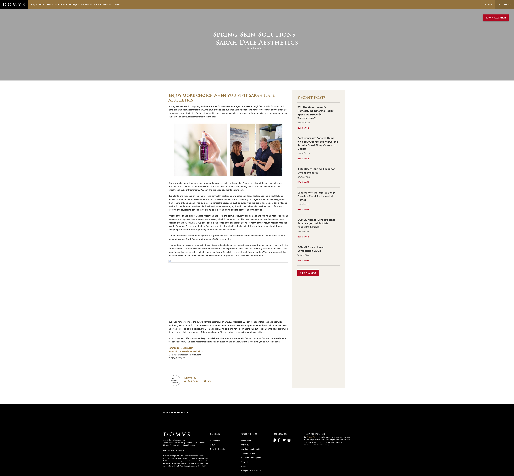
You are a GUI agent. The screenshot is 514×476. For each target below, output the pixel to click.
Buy (33, 4)
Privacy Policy (312, 437)
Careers (244, 466)
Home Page (246, 440)
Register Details (217, 449)
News (106, 4)
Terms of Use (168, 442)
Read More (303, 128)
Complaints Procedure (251, 470)
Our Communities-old (250, 449)
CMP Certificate (199, 442)
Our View (245, 445)
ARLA (212, 445)
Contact (116, 4)
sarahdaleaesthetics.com (181, 348)
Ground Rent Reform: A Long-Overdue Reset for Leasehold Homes (316, 196)
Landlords (60, 4)
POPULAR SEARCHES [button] (174, 412)
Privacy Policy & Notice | (184, 442)
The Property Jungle (176, 450)
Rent (48, 4)
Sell (41, 4)
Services (85, 4)
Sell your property (249, 453)
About (96, 4)
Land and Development (251, 458)
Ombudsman (215, 440)
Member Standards (170, 445)
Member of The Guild (187, 445)
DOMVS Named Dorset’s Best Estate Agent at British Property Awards (316, 223)
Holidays (73, 4)
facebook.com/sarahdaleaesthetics (186, 351)
